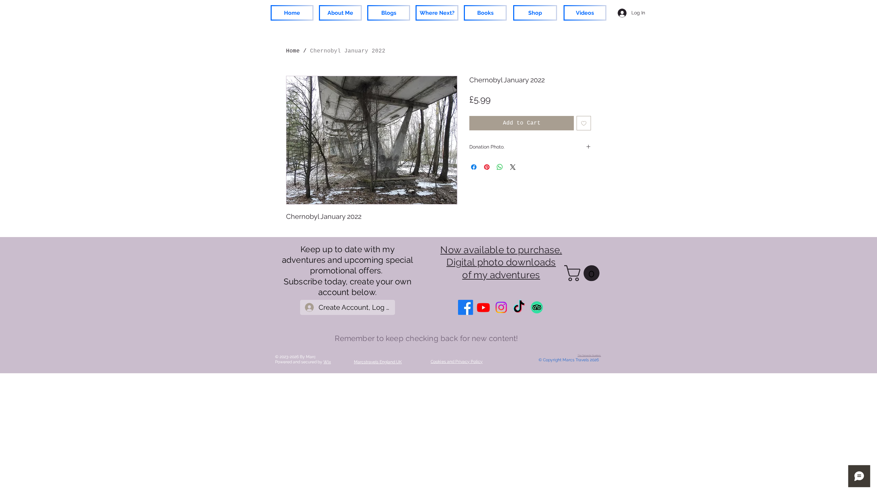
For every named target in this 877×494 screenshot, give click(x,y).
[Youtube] (483, 307)
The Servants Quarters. (589, 355)
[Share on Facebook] (474, 167)
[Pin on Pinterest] (487, 167)
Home (293, 51)
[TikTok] (519, 307)
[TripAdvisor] (536, 307)
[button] (583, 273)
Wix (327, 362)
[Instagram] (501, 307)
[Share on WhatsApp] (500, 167)
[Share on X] (513, 167)
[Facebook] (465, 307)
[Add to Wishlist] (584, 123)
